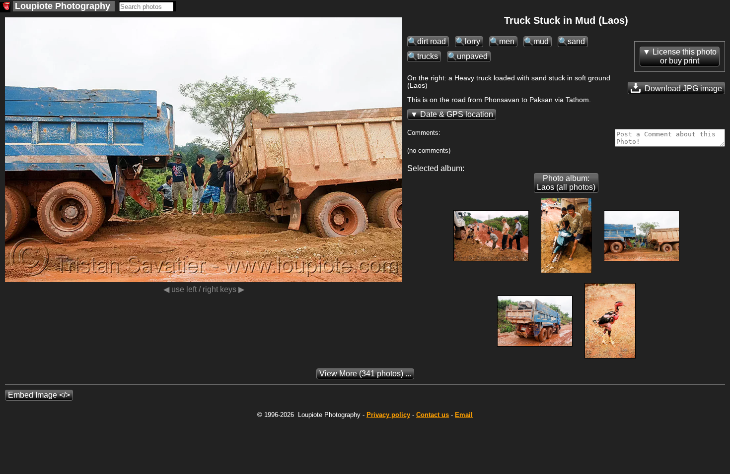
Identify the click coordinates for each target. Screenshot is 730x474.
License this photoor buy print (685, 56)
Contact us (432, 414)
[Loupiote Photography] (5, 7)
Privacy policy (388, 414)
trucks (427, 56)
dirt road (431, 41)
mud (541, 41)
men (506, 41)
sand (576, 41)
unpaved (472, 56)
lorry (472, 41)
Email (464, 414)
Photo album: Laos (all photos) (566, 182)
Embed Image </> (39, 395)
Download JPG (682, 88)
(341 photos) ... (365, 373)
